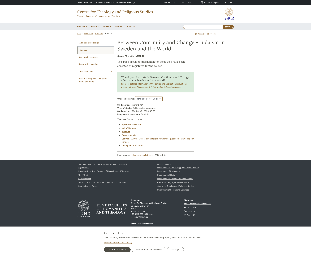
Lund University (85, 2)
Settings (175, 249)
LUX (176, 2)
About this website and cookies (197, 203)
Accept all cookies (117, 249)
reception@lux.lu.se (139, 217)
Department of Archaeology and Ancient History (178, 167)
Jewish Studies (86, 71)
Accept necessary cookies (149, 249)
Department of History (167, 175)
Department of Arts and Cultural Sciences (175, 178)
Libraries (166, 2)
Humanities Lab (84, 178)
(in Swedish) (131, 124)
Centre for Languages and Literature (173, 182)
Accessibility (189, 211)
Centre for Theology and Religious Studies (115, 11)
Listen (229, 2)
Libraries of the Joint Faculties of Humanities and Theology (103, 171)
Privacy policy (190, 207)
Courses (99, 33)
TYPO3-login (189, 215)
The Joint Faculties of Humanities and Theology (114, 2)
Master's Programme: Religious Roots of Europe (93, 80)
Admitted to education (89, 43)
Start (79, 33)
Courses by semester (88, 57)
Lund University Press (87, 186)
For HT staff (186, 2)
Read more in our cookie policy (118, 242)
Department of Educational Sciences (173, 190)
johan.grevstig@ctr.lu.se (142, 155)
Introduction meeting (88, 64)
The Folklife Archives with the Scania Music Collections (102, 182)
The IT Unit (83, 175)
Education (88, 33)
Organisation (83, 167)
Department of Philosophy (168, 171)
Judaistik (132, 145)
